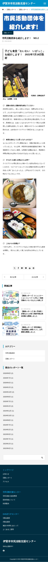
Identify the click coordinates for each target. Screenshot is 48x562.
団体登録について (9, 500)
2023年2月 (7, 444)
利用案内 (6, 503)
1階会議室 (6, 518)
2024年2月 (7, 429)
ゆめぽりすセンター (11, 514)
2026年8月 (7, 373)
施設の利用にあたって (10, 525)
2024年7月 (7, 425)
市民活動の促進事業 (10, 496)
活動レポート (8, 33)
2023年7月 (7, 439)
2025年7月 (7, 401)
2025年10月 (7, 392)
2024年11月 (7, 411)
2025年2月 (7, 406)
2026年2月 (7, 387)
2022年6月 (7, 448)
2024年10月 (7, 415)
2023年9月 (7, 434)
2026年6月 (7, 383)
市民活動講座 (10, 353)
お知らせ (6, 474)
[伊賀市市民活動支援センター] (19, 3)
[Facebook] (4, 551)
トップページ (8, 470)
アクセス (6, 481)
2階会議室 (6, 522)
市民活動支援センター (12, 492)
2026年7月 (7, 378)
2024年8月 (7, 420)
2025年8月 (7, 397)
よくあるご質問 (8, 529)
